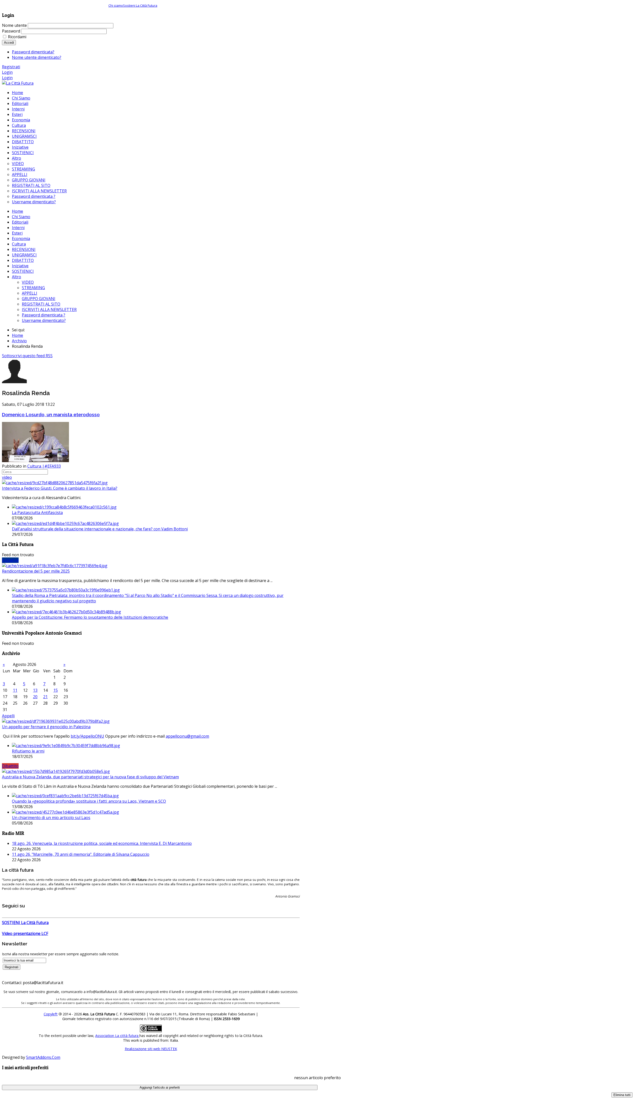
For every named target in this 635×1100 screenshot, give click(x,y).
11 (15, 690)
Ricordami (17, 36)
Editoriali (20, 222)
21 (45, 696)
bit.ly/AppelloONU (87, 736)
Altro (16, 276)
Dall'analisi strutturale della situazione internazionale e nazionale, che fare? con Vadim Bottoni (100, 529)
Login (7, 72)
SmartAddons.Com (43, 1057)
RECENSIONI (23, 249)
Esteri (17, 233)
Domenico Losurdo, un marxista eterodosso (51, 414)
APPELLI (29, 293)
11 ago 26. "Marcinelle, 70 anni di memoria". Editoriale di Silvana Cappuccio (80, 854)
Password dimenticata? (33, 52)
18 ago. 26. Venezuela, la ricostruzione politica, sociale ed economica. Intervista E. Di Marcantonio (102, 843)
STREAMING (33, 287)
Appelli (8, 716)
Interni (18, 227)
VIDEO (28, 282)
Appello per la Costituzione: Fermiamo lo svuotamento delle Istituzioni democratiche (90, 617)
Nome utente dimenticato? (36, 57)
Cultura (19, 244)
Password (11, 31)
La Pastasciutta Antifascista (37, 512)
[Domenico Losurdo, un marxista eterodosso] (35, 460)
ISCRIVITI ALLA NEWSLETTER (49, 309)
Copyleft (51, 1014)
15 (55, 690)
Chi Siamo (21, 216)
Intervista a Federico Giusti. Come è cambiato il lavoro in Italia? (59, 488)
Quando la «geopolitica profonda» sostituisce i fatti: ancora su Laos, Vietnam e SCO (89, 801)
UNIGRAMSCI (24, 255)
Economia (21, 238)
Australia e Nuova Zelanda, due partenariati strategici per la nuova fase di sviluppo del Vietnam (90, 777)
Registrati (11, 66)
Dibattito (10, 766)
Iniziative (20, 266)
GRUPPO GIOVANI (38, 298)
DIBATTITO (23, 260)
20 (35, 696)
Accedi (9, 42)
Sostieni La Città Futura (140, 5)
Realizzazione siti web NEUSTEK (151, 1048)
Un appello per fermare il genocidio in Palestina (46, 726)
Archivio (19, 341)
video (7, 477)
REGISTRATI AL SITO (41, 304)
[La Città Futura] (17, 83)
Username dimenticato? (44, 320)
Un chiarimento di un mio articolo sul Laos (51, 817)
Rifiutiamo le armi (28, 751)
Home (17, 211)
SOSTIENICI (23, 271)
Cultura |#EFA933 (44, 466)
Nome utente (14, 25)
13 (35, 690)
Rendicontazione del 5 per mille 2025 (36, 571)
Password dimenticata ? (43, 315)
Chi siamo (115, 5)
